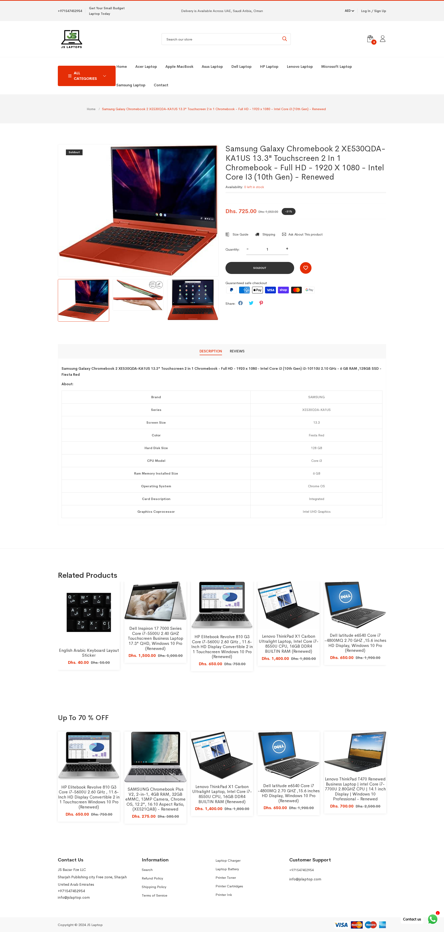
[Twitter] (251, 303)
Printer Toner (226, 877)
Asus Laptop (212, 66)
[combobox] (226, 39)
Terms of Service (154, 895)
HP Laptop (269, 66)
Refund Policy (152, 878)
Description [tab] (211, 351)
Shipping (268, 234)
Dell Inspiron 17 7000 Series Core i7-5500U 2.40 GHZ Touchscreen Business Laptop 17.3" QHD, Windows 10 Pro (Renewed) (155, 638)
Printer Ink (224, 894)
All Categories (85, 76)
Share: (230, 303)
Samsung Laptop (130, 85)
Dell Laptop (241, 66)
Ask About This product (305, 234)
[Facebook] (240, 303)
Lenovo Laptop (300, 66)
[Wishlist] (305, 268)
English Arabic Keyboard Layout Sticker (89, 653)
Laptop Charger (228, 860)
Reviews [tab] (237, 351)
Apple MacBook (179, 66)
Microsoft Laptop (336, 66)
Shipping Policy (154, 887)
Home (121, 66)
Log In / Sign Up (373, 11)
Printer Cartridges (229, 886)
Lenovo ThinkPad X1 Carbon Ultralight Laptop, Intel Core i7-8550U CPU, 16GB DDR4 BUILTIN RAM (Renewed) (289, 644)
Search (147, 869)
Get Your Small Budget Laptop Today (107, 11)
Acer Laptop (146, 66)
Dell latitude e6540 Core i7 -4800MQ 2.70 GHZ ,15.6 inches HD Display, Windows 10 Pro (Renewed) (355, 643)
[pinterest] (261, 303)
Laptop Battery (227, 869)
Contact (161, 85)
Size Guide (240, 234)
